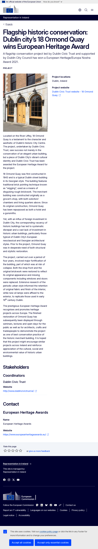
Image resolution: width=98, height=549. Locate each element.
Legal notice (8, 515)
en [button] (80, 10)
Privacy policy (78, 510)
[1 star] (5, 450)
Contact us (71, 505)
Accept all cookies (21, 542)
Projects (9, 24)
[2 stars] (7, 450)
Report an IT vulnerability (14, 510)
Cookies (63, 510)
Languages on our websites (43, 510)
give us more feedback (39, 451)
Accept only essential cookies (53, 542)
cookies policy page (48, 531)
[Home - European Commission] (11, 9)
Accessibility (24, 515)
